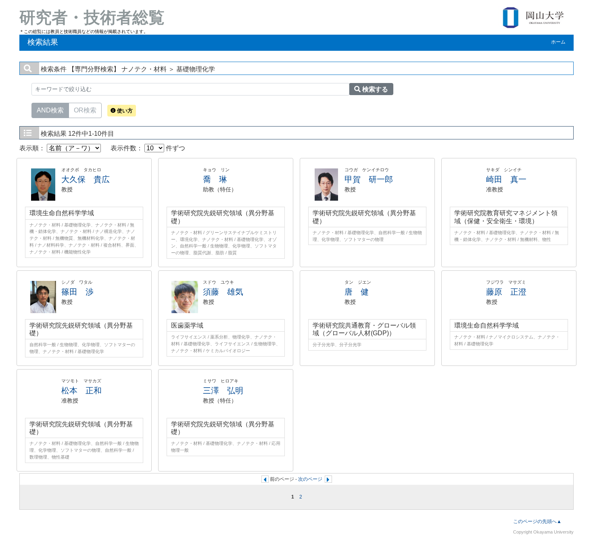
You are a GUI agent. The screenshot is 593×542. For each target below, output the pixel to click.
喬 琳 (215, 179)
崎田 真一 (506, 179)
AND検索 (50, 110)
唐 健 (357, 291)
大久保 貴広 (85, 179)
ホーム (558, 42)
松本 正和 (81, 390)
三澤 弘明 (223, 390)
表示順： (33, 148)
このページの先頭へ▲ (537, 521)
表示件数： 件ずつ (148, 148)
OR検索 (85, 110)
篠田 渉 (77, 291)
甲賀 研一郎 (369, 179)
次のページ (310, 479)
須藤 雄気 (223, 291)
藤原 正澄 (506, 291)
